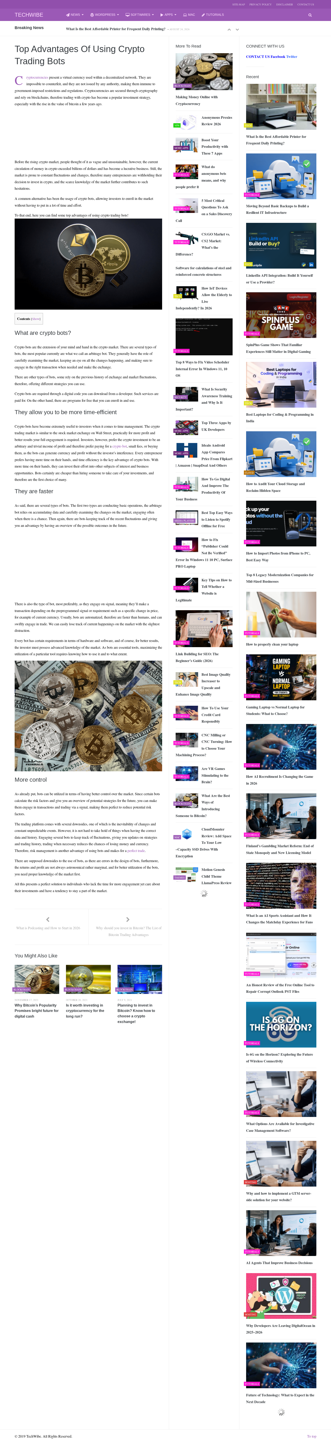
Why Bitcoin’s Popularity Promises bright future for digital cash (37, 1010)
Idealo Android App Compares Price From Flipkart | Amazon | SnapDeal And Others (204, 455)
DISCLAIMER (284, 4)
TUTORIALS (215, 14)
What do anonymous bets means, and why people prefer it (201, 176)
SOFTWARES (140, 14)
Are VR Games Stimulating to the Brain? (215, 775)
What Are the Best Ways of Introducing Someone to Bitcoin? (203, 805)
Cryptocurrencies (37, 77)
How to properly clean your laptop (272, 644)
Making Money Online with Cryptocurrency (197, 100)
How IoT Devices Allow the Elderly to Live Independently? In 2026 (204, 298)
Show (35, 319)
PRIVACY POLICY (260, 4)
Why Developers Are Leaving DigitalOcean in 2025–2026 (280, 1329)
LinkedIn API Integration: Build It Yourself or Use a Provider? (279, 279)
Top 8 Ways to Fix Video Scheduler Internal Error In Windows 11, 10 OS (202, 368)
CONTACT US (305, 4)
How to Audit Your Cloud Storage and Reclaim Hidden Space (275, 487)
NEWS (75, 14)
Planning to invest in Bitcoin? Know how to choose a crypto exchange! (136, 1013)
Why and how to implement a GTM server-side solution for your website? (278, 1197)
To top (311, 1436)
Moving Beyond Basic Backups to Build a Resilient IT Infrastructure (118, 28)
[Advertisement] (80, 121)
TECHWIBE (29, 15)
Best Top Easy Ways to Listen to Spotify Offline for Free (217, 519)
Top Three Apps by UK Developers (216, 426)
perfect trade (136, 850)
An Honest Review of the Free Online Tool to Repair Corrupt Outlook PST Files (280, 988)
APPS (169, 14)
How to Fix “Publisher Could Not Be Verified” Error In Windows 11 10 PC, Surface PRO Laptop (204, 553)
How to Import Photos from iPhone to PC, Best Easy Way (278, 556)
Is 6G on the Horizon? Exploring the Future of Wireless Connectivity (279, 1058)
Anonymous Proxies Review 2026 (217, 121)
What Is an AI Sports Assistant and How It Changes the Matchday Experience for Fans (279, 919)
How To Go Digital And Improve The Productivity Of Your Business (203, 489)
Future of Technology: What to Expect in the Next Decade (280, 1398)
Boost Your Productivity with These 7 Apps (215, 146)
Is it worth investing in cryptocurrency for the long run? (85, 1010)
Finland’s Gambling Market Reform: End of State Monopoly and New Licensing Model (280, 849)
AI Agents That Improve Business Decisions (279, 1262)
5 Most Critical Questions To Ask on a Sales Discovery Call (204, 210)
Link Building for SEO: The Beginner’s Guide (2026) (197, 657)
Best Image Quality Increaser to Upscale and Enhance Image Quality (203, 684)
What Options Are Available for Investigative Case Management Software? (280, 1127)
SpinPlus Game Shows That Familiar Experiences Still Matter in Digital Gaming (278, 348)
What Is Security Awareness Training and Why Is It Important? (204, 399)
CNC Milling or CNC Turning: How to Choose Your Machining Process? (204, 745)
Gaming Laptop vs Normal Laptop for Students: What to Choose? (275, 710)
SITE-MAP (238, 4)
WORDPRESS (105, 14)
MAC (191, 14)
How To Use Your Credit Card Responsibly (215, 714)
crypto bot (119, 446)
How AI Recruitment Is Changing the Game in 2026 (279, 780)
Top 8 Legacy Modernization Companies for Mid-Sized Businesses (280, 578)
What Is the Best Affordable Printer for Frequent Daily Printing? (276, 140)
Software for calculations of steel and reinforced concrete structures (203, 271)
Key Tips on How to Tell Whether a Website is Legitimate (204, 590)
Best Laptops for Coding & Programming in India (280, 418)
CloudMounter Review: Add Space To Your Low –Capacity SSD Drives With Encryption (203, 842)
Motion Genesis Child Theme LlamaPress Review (217, 876)
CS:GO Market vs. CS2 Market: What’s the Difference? (203, 244)
